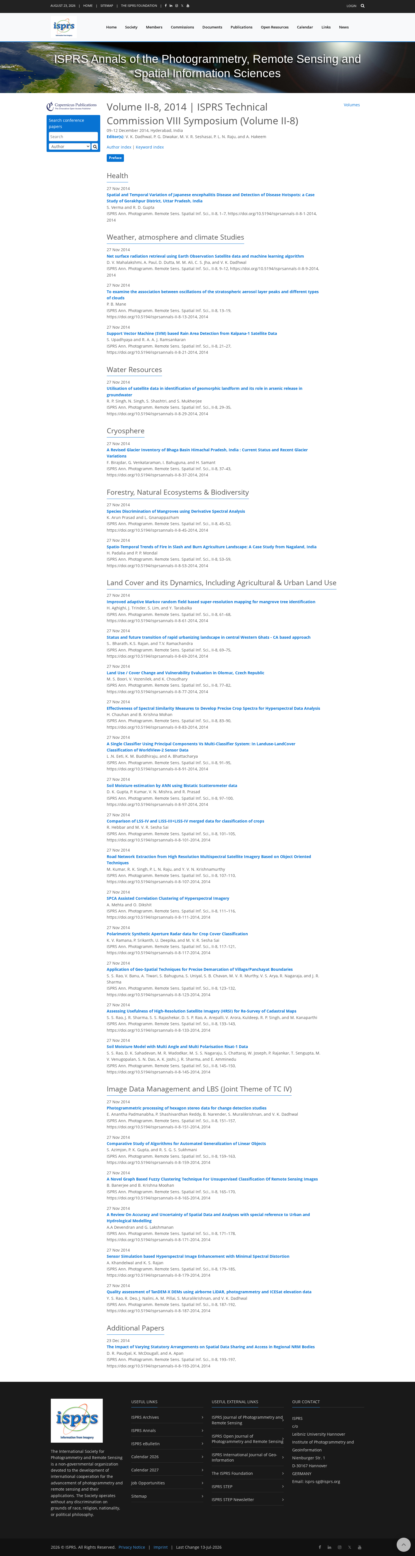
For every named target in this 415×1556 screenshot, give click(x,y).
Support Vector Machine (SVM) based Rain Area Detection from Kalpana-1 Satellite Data (192, 333)
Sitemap (107, 5)
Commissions (182, 27)
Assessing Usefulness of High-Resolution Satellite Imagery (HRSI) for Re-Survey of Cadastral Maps (201, 1011)
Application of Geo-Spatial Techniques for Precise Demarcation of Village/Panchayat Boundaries (200, 969)
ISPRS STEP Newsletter (233, 1499)
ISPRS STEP (222, 1486)
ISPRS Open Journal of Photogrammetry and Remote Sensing (247, 1438)
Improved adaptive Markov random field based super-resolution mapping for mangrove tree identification (211, 601)
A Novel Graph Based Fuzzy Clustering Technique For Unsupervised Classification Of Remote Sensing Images (212, 1179)
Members (154, 27)
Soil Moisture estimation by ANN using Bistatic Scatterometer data (172, 785)
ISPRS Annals (143, 1430)
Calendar (305, 27)
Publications (241, 27)
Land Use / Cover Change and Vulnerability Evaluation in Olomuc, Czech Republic (185, 672)
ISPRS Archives (145, 1417)
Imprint (161, 1547)
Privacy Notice (132, 1547)
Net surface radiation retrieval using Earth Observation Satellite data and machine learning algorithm (205, 256)
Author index (119, 147)
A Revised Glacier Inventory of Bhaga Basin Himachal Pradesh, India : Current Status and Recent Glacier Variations (207, 453)
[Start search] (94, 146)
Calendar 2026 (145, 1456)
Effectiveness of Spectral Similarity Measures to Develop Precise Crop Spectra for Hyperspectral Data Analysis (213, 708)
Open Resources (275, 27)
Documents (212, 27)
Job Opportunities (148, 1483)
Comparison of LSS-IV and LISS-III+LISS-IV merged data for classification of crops (185, 821)
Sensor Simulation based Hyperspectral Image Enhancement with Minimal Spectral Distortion (198, 1256)
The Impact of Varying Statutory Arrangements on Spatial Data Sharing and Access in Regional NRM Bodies (211, 1346)
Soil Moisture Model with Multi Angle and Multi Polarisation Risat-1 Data (177, 1046)
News (344, 27)
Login (351, 6)
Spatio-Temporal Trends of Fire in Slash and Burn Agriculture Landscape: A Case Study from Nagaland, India (211, 546)
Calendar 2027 (145, 1470)
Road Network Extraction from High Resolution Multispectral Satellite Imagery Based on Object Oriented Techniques (209, 859)
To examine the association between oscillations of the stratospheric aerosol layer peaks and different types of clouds (213, 294)
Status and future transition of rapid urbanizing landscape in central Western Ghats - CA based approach (209, 637)
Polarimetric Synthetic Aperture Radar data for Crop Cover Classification (177, 933)
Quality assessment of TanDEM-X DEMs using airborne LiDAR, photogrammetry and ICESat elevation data (209, 1291)
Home (88, 5)
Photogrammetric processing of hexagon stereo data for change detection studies (187, 1108)
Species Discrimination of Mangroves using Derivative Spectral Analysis (176, 511)
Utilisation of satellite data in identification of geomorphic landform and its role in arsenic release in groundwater (204, 391)
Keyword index (150, 147)
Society (131, 27)
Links (326, 27)
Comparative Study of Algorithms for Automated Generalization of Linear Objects (186, 1143)
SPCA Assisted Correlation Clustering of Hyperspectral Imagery (168, 898)
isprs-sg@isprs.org (322, 1481)
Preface (115, 157)
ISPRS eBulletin (145, 1443)
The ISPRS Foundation (139, 5)
